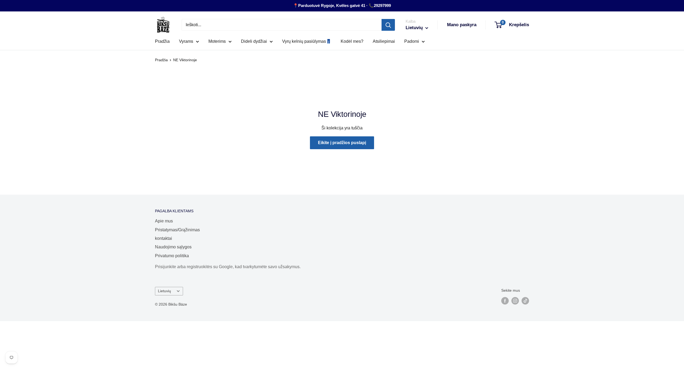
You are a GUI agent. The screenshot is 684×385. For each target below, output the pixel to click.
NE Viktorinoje (185, 60)
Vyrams (186, 41)
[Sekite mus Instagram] (515, 300)
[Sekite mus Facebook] (505, 300)
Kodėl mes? (352, 41)
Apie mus (164, 221)
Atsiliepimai (384, 41)
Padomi (411, 41)
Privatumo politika (172, 255)
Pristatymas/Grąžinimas (177, 230)
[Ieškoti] (388, 25)
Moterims (217, 41)
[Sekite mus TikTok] (525, 300)
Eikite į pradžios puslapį (342, 142)
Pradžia (162, 41)
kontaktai (163, 238)
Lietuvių (164, 291)
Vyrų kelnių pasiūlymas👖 (306, 41)
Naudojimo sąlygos (173, 247)
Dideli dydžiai (254, 41)
